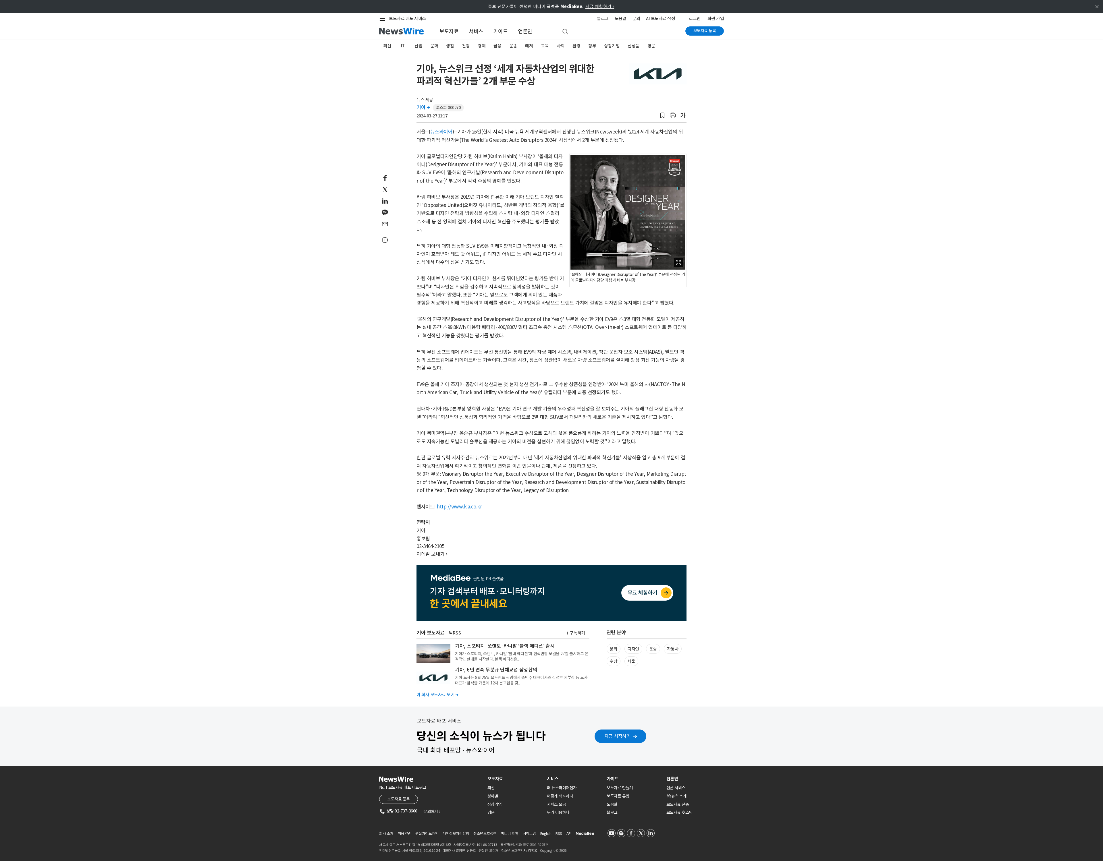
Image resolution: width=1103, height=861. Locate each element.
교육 (545, 46)
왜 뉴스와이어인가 (562, 787)
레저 (529, 46)
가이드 (500, 31)
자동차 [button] (673, 649)
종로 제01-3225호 (535, 845)
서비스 (476, 31)
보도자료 (448, 31)
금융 (497, 46)
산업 (418, 46)
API (569, 833)
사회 (560, 46)
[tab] (515, 778)
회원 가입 (715, 18)
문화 (434, 46)
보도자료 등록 (704, 30)
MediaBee (585, 833)
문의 (636, 18)
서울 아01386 (412, 850)
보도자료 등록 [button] (398, 799)
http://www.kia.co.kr (459, 507)
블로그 (603, 18)
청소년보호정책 (485, 833)
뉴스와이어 (441, 132)
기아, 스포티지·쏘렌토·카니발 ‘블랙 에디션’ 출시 (504, 646)
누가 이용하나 (558, 812)
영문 (651, 46)
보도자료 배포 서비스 (407, 18)
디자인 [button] (633, 649)
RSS (457, 633)
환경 (576, 46)
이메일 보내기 (432, 554)
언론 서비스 (675, 787)
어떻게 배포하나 (560, 796)
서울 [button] (631, 661)
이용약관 (404, 833)
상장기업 (612, 46)
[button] (662, 115)
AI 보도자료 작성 (660, 18)
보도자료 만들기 (620, 787)
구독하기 (577, 633)
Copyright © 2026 (553, 850)
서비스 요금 (556, 804)
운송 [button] (653, 649)
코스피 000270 (448, 107)
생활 (450, 46)
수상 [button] (613, 661)
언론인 (525, 31)
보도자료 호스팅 (679, 812)
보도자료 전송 (677, 804)
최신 (387, 46)
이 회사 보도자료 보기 (437, 694)
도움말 (620, 18)
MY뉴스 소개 (676, 796)
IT (403, 46)
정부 (592, 46)
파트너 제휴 (509, 833)
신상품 (633, 46)
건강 (466, 46)
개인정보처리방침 (456, 833)
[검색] (565, 32)
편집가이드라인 (427, 833)
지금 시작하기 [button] (617, 736)
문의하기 (431, 811)
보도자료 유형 (618, 796)
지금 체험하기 (599, 6)
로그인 (695, 18)
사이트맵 (529, 833)
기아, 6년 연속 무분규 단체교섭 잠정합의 (496, 670)
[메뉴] (383, 18)
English (546, 833)
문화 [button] (613, 649)
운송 (513, 46)
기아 (423, 107)
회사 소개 (386, 833)
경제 (481, 46)
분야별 (492, 796)
